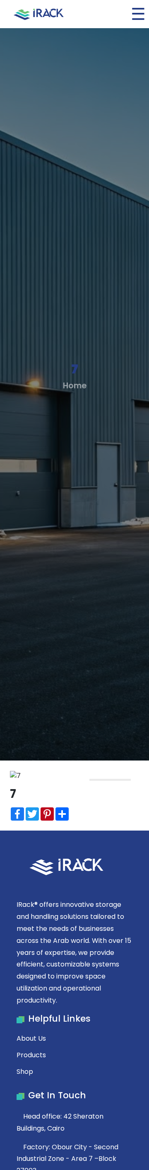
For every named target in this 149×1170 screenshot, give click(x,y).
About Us (31, 1038)
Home (75, 385)
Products (31, 1055)
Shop (25, 1071)
